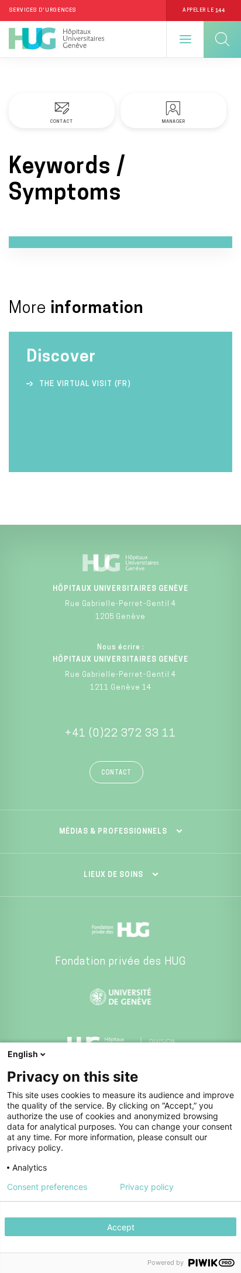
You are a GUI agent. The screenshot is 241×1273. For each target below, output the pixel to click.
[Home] (56, 39)
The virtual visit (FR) (85, 384)
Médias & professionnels (113, 831)
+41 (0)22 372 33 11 (120, 734)
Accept (121, 1227)
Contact (116, 773)
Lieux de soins (113, 875)
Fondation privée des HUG (120, 962)
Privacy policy (147, 1187)
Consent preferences (47, 1187)
